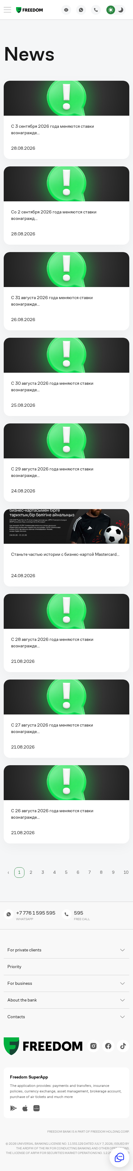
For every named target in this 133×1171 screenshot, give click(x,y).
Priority (14, 966)
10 (126, 872)
